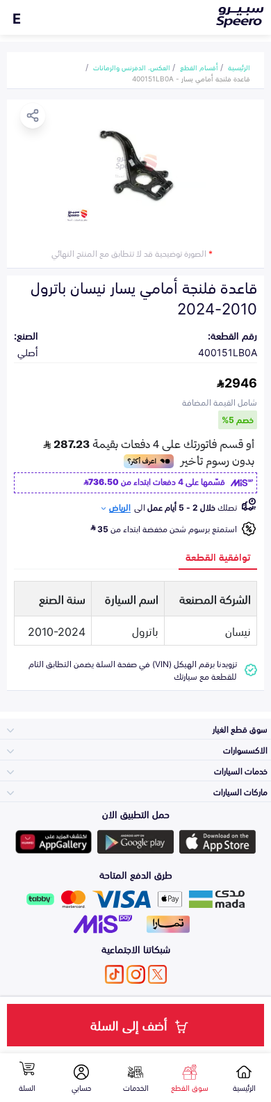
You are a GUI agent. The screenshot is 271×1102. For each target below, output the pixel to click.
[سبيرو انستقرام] (135, 974)
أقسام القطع (199, 67)
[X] (157, 974)
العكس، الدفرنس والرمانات (131, 67)
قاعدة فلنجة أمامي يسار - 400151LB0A (191, 78)
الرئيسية (239, 67)
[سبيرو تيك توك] (114, 974)
